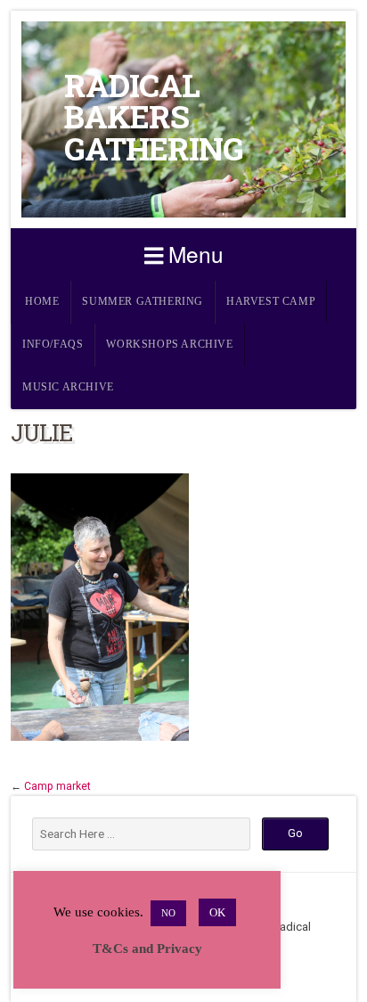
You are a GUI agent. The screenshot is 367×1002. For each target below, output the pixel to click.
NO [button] (168, 913)
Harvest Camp (270, 302)
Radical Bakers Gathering (153, 116)
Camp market (57, 786)
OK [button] (217, 912)
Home (42, 302)
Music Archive (68, 387)
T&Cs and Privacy (147, 948)
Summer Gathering (142, 302)
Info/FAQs (52, 344)
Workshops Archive (169, 344)
